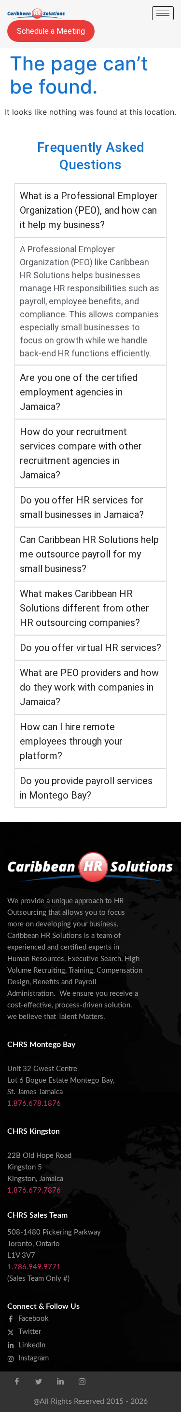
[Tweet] (38, 1381)
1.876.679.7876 (34, 1190)
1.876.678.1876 (34, 1103)
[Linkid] (60, 1381)
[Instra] (82, 1381)
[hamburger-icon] (163, 13)
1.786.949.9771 (34, 1267)
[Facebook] (17, 1381)
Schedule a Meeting (51, 31)
